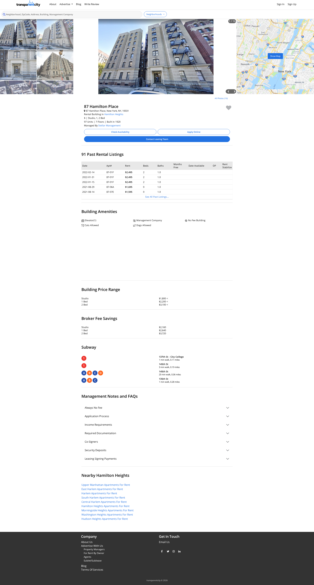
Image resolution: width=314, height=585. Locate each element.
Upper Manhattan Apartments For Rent (105, 485)
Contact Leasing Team (157, 139)
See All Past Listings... (157, 196)
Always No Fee (93, 407)
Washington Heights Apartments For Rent (107, 514)
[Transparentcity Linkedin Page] (178, 551)
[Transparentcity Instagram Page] (172, 551)
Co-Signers (91, 441)
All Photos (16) (221, 98)
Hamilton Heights (113, 114)
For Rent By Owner (94, 553)
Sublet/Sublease (93, 560)
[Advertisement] (39, 118)
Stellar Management (109, 125)
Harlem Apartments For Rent (99, 493)
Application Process (97, 416)
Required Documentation (100, 433)
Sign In (280, 4)
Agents (87, 556)
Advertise (65, 4)
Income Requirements (98, 424)
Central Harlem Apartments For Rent (104, 502)
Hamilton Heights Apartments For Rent (105, 506)
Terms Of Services (92, 569)
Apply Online (193, 131)
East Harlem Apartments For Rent (102, 489)
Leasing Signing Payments (101, 458)
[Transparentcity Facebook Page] (161, 551)
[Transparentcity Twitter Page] (167, 551)
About (52, 4)
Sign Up (292, 4)
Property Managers (94, 549)
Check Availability (120, 131)
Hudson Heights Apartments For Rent (104, 519)
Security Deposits (95, 450)
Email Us (164, 542)
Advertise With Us (92, 546)
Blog (78, 4)
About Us (87, 542)
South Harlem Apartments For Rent (103, 497)
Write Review (91, 4)
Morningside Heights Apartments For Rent (107, 510)
